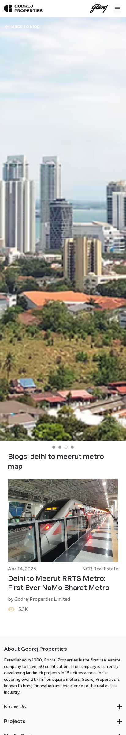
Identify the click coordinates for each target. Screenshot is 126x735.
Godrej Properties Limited (42, 599)
